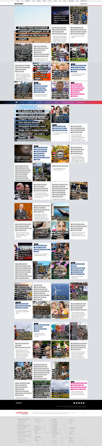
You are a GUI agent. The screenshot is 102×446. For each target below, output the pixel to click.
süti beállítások (75, 406)
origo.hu (36, 432)
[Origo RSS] (83, 403)
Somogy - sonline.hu (22, 439)
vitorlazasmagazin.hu (56, 433)
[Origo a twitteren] (76, 403)
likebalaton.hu (54, 426)
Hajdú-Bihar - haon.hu (22, 432)
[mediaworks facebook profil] (82, 413)
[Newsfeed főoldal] (19, 403)
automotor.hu (54, 422)
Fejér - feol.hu (20, 429)
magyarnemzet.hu (38, 428)
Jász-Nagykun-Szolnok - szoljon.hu (24, 435)
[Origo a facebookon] (74, 403)
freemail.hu (71, 429)
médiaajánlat (84, 406)
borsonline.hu (54, 442)
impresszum (80, 406)
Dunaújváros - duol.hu (22, 428)
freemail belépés (83, 3)
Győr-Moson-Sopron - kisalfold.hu (24, 431)
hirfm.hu (70, 441)
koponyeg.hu (71, 431)
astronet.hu (54, 421)
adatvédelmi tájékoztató (60, 406)
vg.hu (36, 438)
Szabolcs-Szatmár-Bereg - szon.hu (24, 440)
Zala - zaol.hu (37, 422)
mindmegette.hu (55, 429)
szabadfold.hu (37, 429)
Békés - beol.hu (21, 424)
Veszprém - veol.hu (38, 420)
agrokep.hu (37, 440)
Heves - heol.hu (21, 433)
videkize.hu (54, 435)
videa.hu (70, 432)
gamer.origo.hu (55, 425)
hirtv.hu (36, 431)
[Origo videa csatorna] (81, 403)
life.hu (70, 422)
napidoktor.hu (54, 428)
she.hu (70, 423)
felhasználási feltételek (68, 406)
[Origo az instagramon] (79, 403)
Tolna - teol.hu (20, 442)
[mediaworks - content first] (22, 413)
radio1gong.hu (72, 440)
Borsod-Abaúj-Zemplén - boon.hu (24, 425)
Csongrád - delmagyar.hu (22, 426)
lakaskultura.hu (55, 424)
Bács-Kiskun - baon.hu (22, 421)
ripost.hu (71, 419)
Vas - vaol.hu (37, 419)
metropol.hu (71, 420)
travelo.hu (54, 431)
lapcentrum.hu (72, 433)
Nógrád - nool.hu (21, 438)
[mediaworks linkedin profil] (85, 413)
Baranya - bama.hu (21, 422)
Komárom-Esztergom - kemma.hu (24, 436)
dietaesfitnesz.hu (55, 432)
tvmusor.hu (54, 436)
